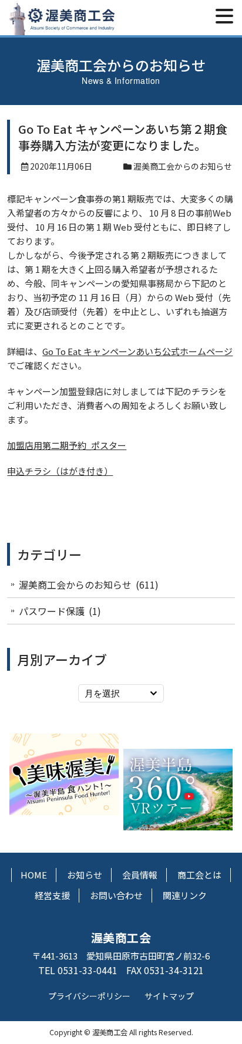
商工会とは (199, 875)
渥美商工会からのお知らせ (182, 166)
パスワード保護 (52, 611)
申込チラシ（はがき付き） (60, 471)
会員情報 (139, 875)
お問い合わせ (116, 895)
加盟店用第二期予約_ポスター (66, 445)
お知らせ (84, 875)
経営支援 (52, 895)
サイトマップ (169, 996)
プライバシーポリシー (89, 996)
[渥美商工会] (62, 28)
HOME (34, 875)
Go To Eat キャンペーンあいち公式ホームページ (137, 351)
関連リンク (185, 895)
